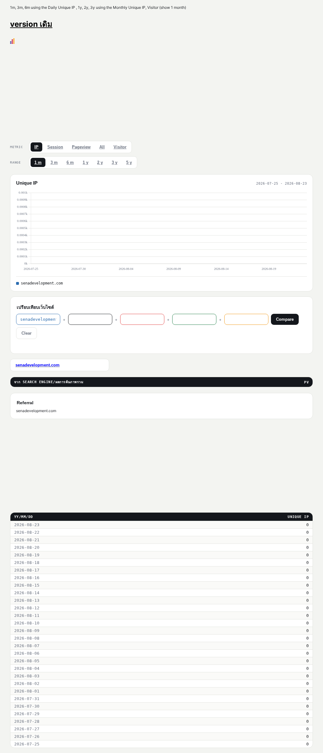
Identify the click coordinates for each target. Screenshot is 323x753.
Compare (285, 319)
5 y (129, 162)
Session (55, 147)
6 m (70, 162)
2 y (100, 162)
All (102, 147)
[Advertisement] (161, 91)
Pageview (81, 147)
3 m (54, 162)
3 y (114, 162)
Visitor (120, 147)
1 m (38, 162)
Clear (26, 333)
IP (36, 147)
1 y (85, 162)
